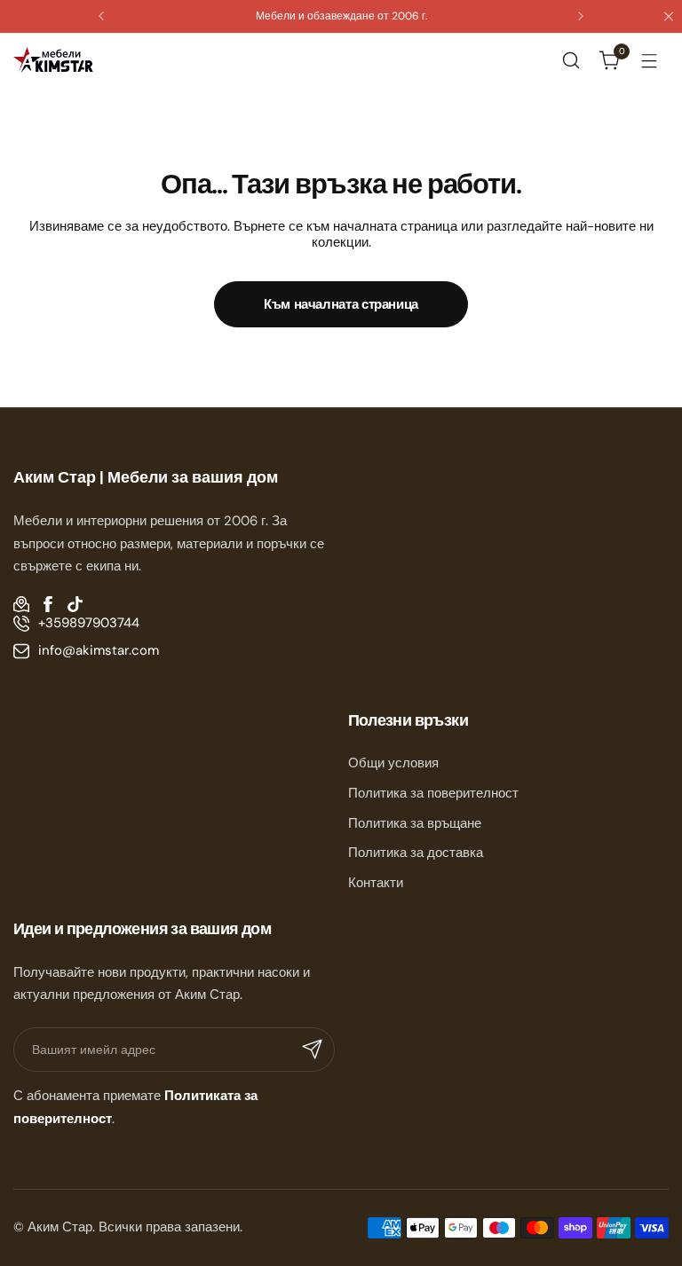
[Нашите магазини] (21, 604)
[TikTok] (75, 604)
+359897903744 (88, 623)
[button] (101, 16)
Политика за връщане (414, 823)
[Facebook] (48, 604)
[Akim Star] (53, 60)
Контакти (375, 883)
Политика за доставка (415, 852)
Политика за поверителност (433, 793)
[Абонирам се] (312, 1049)
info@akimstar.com (98, 650)
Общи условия (393, 763)
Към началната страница (341, 304)
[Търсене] (571, 60)
